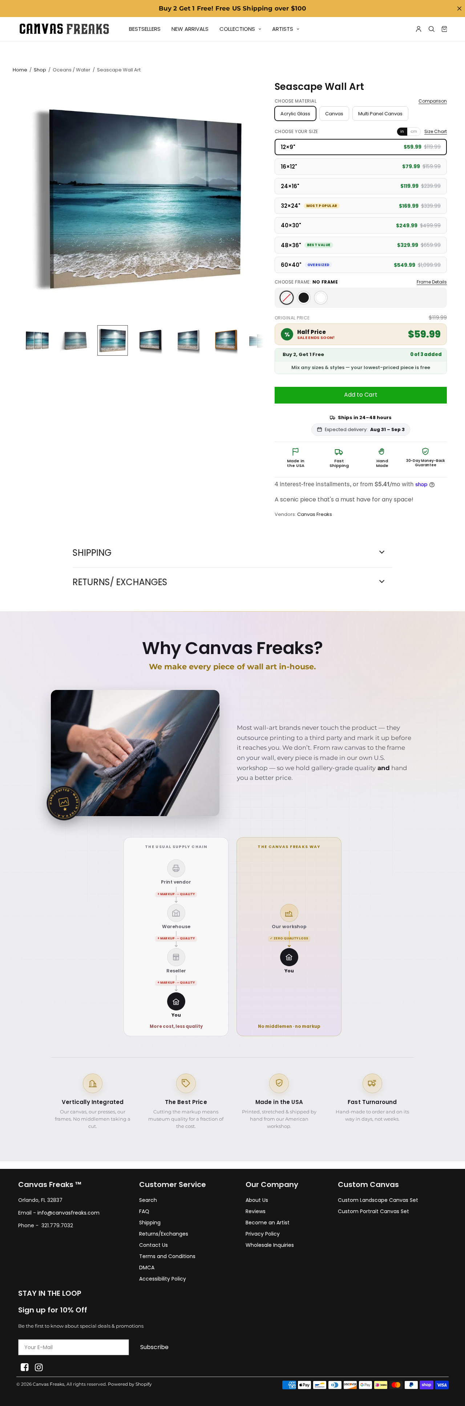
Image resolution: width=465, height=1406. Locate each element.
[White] (321, 298)
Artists (282, 29)
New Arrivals (190, 29)
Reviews (256, 1211)
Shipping (150, 1222)
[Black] (304, 298)
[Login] (418, 29)
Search (148, 1200)
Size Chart (435, 131)
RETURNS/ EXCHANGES (120, 582)
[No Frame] (287, 298)
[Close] (459, 8)
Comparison (432, 101)
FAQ (144, 1211)
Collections (237, 29)
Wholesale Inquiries (270, 1245)
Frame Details (432, 282)
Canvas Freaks (314, 514)
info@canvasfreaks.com (68, 1212)
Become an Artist (268, 1222)
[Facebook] (24, 1367)
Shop (40, 69)
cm (414, 131)
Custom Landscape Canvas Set (378, 1200)
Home (20, 69)
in (402, 131)
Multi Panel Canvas (380, 113)
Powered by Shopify (130, 1384)
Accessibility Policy (162, 1278)
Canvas (334, 113)
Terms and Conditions (167, 1256)
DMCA (146, 1267)
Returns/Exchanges (163, 1233)
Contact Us (153, 1245)
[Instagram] (38, 1367)
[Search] (431, 29)
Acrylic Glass (295, 113)
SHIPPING (92, 553)
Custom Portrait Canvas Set (373, 1211)
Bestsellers (145, 29)
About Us (257, 1200)
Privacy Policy (263, 1233)
